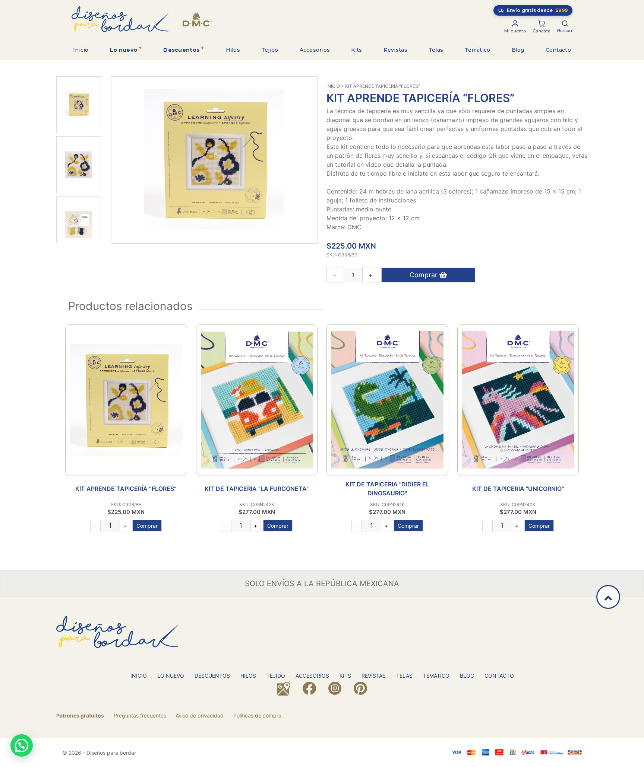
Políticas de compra (257, 715)
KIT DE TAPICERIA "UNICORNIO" (518, 488)
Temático (477, 50)
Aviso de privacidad (200, 715)
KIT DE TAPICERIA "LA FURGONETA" (257, 488)
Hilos (233, 50)
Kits (356, 50)
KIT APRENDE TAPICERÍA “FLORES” (126, 488)
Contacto (558, 50)
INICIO (333, 86)
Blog (518, 50)
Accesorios (315, 50)
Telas (436, 50)
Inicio (81, 50)
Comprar (424, 275)
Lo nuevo (123, 50)
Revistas (395, 50)
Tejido (269, 50)
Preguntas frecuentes (140, 715)
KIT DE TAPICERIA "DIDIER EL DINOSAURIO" (387, 488)
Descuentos (181, 50)
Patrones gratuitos (80, 715)
